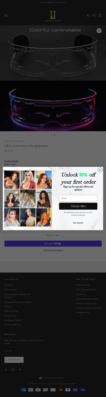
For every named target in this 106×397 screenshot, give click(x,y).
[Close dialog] (100, 170)
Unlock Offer (78, 206)
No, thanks (78, 222)
